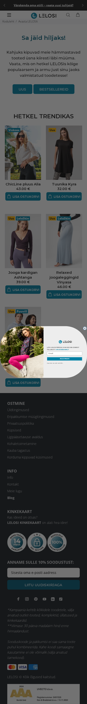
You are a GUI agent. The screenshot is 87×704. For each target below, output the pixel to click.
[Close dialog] (85, 328)
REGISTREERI (65, 358)
